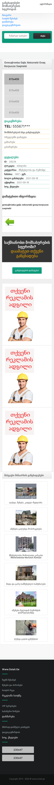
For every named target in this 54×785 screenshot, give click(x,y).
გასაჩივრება (10, 146)
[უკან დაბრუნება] (8, 222)
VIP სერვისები (9, 706)
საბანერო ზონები (11, 711)
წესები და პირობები (12, 685)
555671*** (17, 126)
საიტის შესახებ (9, 18)
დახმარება (7, 21)
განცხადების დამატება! (27, 270)
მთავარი (6, 15)
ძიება (42, 36)
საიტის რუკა (8, 690)
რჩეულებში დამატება (15, 137)
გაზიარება (9, 142)
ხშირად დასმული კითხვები (16, 727)
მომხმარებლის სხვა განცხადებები (22, 132)
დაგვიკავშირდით (11, 25)
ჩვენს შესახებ (9, 679)
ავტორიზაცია (46, 4)
